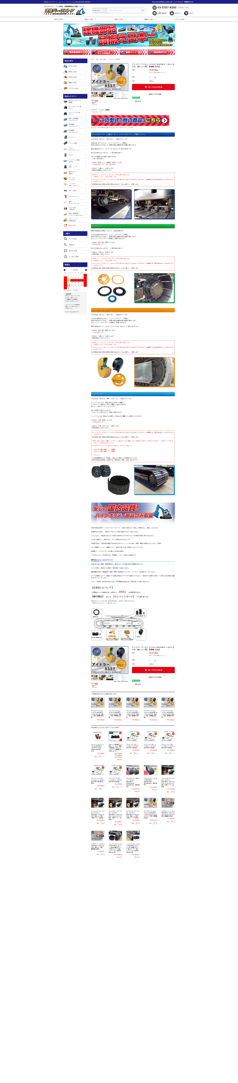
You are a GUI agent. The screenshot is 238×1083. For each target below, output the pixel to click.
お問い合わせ (162, 13)
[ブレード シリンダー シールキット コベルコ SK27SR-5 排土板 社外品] (97, 770)
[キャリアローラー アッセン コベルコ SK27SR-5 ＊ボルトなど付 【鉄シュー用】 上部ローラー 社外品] (133, 803)
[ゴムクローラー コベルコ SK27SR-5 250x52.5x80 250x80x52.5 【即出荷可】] (150, 770)
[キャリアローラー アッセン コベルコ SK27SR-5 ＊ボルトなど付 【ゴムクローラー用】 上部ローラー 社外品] (115, 803)
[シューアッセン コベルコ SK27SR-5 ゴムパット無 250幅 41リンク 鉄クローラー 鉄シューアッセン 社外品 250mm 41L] (115, 836)
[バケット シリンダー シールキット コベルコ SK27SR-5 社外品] (168, 736)
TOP (92, 59)
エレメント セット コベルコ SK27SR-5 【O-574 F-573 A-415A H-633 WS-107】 (97, 748)
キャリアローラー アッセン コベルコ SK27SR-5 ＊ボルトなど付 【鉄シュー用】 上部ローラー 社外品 (133, 814)
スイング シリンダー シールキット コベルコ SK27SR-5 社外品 (115, 780)
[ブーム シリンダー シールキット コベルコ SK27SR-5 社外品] (133, 736)
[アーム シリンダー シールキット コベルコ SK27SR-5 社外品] (150, 736)
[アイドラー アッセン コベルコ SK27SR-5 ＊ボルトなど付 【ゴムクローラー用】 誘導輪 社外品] (150, 803)
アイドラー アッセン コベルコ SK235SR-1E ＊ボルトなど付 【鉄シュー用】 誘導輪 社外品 (150, 714)
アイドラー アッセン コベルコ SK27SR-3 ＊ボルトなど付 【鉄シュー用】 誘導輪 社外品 (97, 714)
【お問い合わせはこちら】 (72, 301)
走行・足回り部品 (101, 59)
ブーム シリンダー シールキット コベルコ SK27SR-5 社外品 (132, 746)
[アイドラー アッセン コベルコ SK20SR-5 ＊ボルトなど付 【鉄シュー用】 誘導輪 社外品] (115, 702)
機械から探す (149, 19)
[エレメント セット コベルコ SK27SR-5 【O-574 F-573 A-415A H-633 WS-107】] (97, 736)
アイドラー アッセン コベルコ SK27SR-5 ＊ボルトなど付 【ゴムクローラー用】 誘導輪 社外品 (150, 814)
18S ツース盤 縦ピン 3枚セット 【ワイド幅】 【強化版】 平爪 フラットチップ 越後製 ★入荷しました (115, 748)
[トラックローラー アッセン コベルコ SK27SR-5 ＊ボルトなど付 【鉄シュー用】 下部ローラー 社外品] (97, 803)
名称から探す (89, 19)
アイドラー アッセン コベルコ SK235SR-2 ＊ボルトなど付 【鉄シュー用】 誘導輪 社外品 (168, 714)
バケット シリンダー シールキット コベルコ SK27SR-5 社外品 (168, 746)
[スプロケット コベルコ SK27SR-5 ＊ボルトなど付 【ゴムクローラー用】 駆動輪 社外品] (168, 803)
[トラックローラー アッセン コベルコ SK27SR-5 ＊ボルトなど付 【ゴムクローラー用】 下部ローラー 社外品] (168, 770)
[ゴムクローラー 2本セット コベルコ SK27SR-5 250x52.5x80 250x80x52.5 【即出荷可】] (133, 770)
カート (191, 13)
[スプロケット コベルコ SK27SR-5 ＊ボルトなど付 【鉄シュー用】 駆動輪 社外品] (97, 836)
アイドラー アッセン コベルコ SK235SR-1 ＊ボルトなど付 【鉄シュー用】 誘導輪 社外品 (133, 714)
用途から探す (119, 19)
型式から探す (58, 19)
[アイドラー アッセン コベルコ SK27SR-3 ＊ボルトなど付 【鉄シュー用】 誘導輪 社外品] (97, 702)
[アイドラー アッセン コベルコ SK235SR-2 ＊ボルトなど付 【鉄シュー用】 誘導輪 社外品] (168, 702)
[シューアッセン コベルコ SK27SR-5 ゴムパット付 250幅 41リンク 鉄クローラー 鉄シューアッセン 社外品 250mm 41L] (133, 836)
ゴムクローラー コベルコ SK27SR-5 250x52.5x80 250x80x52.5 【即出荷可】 (150, 782)
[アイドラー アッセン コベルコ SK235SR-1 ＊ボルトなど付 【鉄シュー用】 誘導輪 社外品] (133, 702)
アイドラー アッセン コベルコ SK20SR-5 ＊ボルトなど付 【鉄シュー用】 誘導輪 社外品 (115, 714)
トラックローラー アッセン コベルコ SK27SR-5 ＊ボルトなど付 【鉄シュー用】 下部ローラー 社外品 (97, 814)
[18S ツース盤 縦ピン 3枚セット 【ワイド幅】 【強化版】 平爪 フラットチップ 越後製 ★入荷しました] (115, 736)
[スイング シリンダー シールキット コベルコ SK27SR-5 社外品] (115, 770)
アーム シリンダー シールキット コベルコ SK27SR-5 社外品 (150, 746)
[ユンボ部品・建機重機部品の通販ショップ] (64, 14)
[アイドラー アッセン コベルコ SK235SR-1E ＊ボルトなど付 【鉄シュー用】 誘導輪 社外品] (150, 702)
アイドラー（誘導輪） (114, 59)
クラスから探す (179, 19)
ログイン (178, 13)
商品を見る (119, 759)
